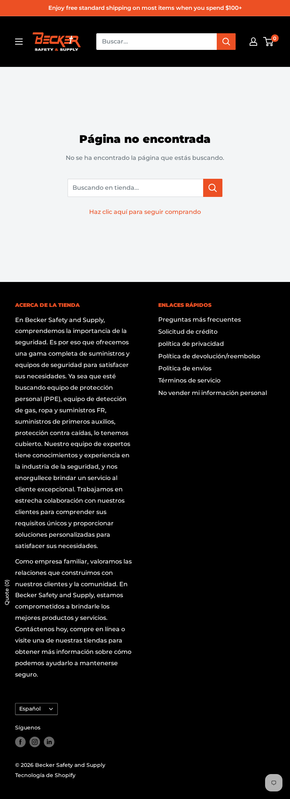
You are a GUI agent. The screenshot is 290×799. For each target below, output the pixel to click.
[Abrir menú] (19, 42)
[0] (268, 41)
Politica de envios (184, 368)
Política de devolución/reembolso (209, 356)
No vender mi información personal (212, 392)
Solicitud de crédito (188, 331)
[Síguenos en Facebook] (20, 742)
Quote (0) (6, 592)
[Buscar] (226, 41)
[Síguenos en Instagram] (34, 742)
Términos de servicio (189, 380)
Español (30, 709)
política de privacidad (191, 343)
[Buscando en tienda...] (212, 188)
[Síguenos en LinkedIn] (49, 742)
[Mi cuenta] (253, 41)
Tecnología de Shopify (45, 775)
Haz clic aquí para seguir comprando (145, 211)
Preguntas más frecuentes (199, 319)
